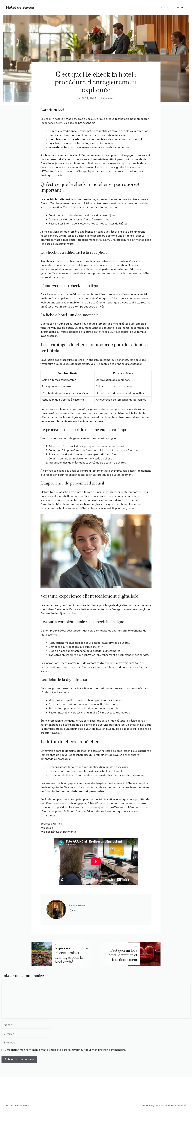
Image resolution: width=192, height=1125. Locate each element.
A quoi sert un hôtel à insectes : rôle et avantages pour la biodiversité (71, 955)
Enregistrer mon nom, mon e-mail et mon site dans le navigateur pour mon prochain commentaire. (65, 1050)
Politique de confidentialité (173, 1105)
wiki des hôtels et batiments (58, 832)
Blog (180, 7)
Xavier (109, 98)
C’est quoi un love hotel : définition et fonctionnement (122, 955)
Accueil (166, 7)
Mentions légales (150, 1105)
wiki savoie (47, 827)
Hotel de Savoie (20, 7)
